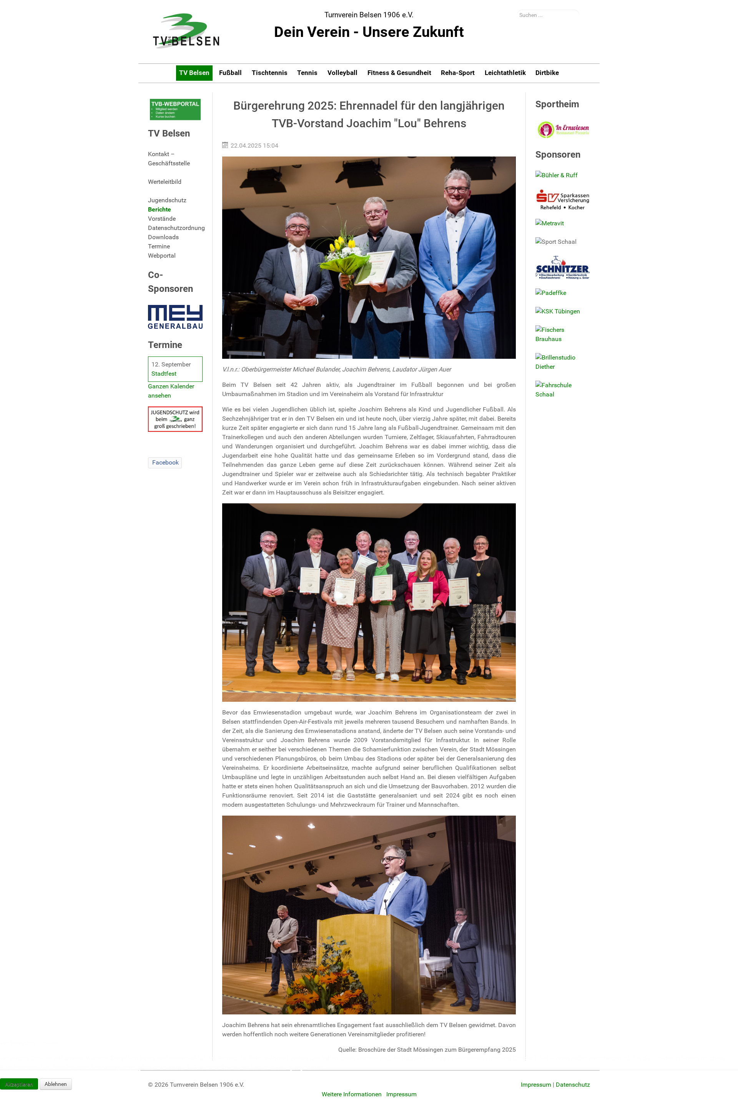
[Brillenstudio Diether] (562, 362)
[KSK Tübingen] (562, 311)
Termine (159, 246)
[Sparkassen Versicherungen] (562, 199)
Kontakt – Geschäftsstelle (169, 158)
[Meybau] (175, 317)
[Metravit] (562, 223)
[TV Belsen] (186, 32)
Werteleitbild (164, 181)
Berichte (159, 209)
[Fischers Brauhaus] (562, 334)
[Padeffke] (562, 293)
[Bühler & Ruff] (562, 175)
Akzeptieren (19, 1084)
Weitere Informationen (352, 1094)
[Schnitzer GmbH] (562, 267)
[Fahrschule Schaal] (562, 390)
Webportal (162, 255)
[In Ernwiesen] (562, 129)
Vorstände (162, 218)
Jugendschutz (167, 200)
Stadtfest (163, 373)
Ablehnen (56, 1084)
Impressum (401, 1094)
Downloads (163, 237)
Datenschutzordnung (175, 227)
